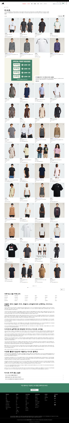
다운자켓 (46, 300)
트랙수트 (46, 295)
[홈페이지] (3, 3)
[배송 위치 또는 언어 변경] (66, 2)
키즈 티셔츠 (26, 295)
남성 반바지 (6, 300)
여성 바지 (16, 300)
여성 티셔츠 (16, 295)
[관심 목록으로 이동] (64, 4)
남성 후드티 (6, 297)
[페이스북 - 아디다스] (58, 396)
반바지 (56, 295)
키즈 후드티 (26, 297)
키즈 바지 (26, 300)
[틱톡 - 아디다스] (58, 403)
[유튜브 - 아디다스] (58, 405)
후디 (46, 345)
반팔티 (36, 295)
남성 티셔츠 (6, 295)
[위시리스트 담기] (18, 19)
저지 (35, 300)
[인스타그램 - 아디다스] (58, 398)
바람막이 (46, 297)
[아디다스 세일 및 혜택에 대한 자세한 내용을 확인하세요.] (34, 1)
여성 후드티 (16, 297)
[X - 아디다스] (58, 400)
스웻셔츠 (36, 297)
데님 (47, 341)
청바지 (56, 297)
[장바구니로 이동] (66, 4)
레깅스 (56, 300)
